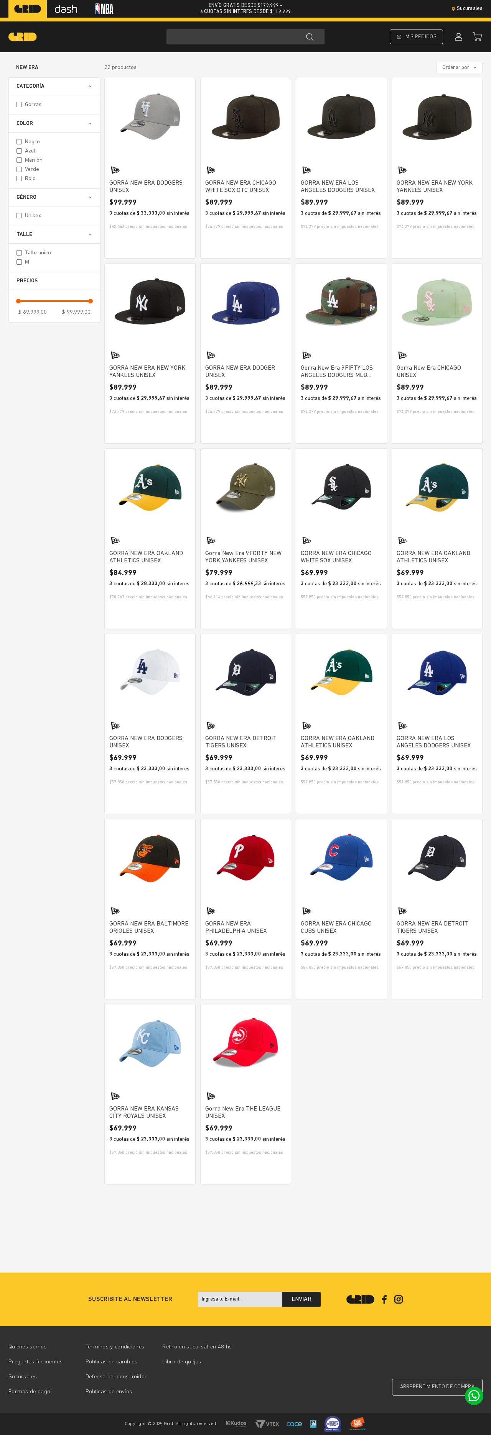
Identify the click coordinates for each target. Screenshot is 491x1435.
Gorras (33, 105)
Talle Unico (38, 253)
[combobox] (245, 36)
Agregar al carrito (149, 246)
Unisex (33, 216)
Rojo (30, 179)
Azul (30, 151)
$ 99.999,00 (76, 312)
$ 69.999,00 (32, 312)
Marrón (34, 160)
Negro (32, 142)
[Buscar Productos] (309, 36)
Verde (32, 169)
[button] (54, 86)
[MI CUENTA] (458, 36)
